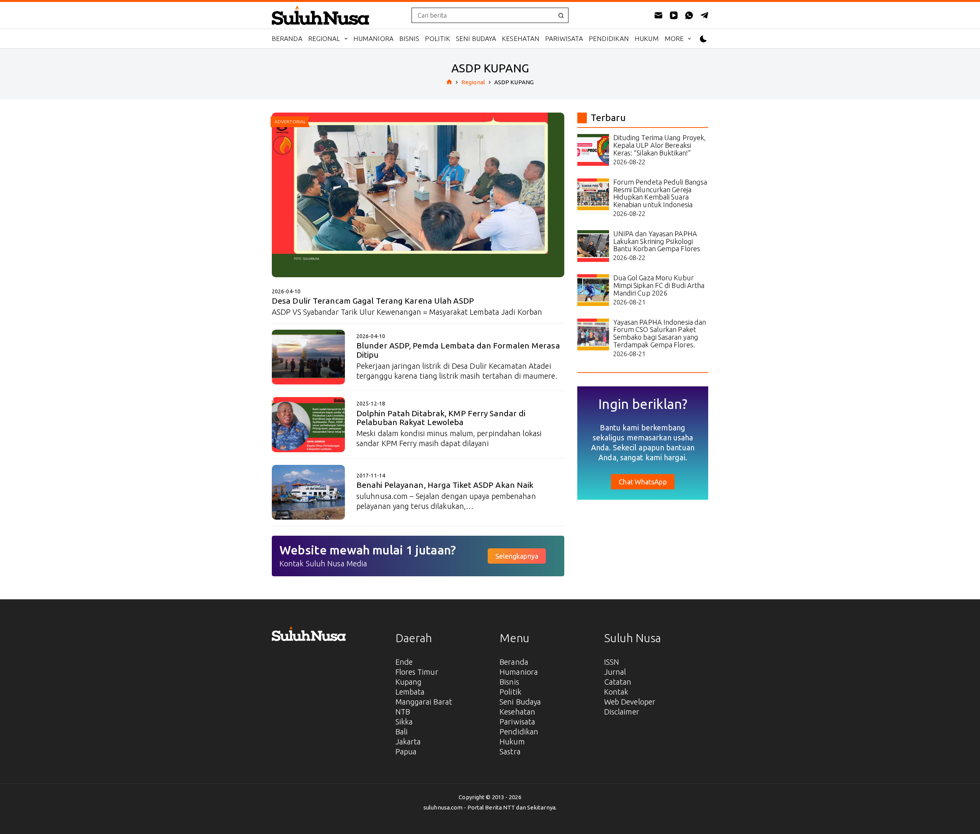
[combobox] (483, 15)
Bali (401, 731)
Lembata (410, 691)
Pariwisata (564, 38)
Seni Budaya (476, 38)
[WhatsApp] (689, 15)
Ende (404, 661)
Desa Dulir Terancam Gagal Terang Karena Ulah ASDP (373, 300)
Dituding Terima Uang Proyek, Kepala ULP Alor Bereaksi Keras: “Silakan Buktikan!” (659, 145)
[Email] (658, 15)
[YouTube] (674, 15)
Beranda (287, 38)
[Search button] (561, 15)
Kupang (408, 681)
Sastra (510, 751)
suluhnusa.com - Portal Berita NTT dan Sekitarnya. (490, 807)
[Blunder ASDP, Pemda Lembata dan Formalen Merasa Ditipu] (308, 357)
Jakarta (408, 741)
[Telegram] (704, 15)
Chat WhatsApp (642, 482)
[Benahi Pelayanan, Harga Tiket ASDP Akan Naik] (308, 492)
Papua (406, 751)
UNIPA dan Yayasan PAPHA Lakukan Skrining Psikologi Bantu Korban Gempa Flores (657, 241)
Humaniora (373, 38)
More (674, 38)
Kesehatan (520, 38)
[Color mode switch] (703, 39)
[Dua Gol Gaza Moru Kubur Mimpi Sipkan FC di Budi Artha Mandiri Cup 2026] (593, 290)
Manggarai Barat (423, 701)
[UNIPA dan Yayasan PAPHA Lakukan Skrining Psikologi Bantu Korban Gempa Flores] (593, 246)
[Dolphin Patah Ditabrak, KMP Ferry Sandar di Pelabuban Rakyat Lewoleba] (308, 424)
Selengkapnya (516, 556)
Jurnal (615, 671)
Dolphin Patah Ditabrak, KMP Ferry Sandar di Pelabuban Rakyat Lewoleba (440, 418)
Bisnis (409, 38)
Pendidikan (609, 38)
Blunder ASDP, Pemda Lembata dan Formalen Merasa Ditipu (458, 350)
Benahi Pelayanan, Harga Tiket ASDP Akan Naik (444, 484)
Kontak (616, 691)
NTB (402, 711)
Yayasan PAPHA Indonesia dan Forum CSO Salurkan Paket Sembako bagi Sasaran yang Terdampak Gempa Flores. (659, 333)
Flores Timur (416, 671)
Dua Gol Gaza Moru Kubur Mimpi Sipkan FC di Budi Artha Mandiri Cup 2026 (659, 285)
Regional (324, 38)
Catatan (618, 681)
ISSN (611, 661)
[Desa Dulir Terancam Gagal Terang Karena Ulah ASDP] (418, 195)
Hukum (647, 38)
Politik (437, 38)
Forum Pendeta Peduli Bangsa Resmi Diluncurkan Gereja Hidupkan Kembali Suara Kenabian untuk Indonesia (660, 193)
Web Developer (629, 701)
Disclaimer (621, 711)
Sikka (404, 721)
